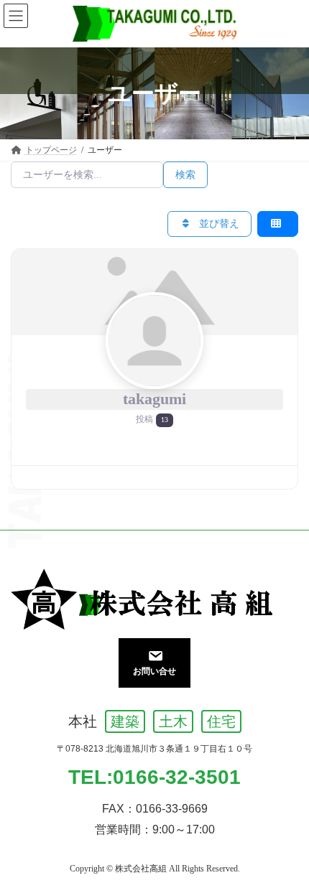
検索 (185, 174)
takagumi (154, 399)
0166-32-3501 (177, 777)
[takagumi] (154, 291)
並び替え (217, 223)
